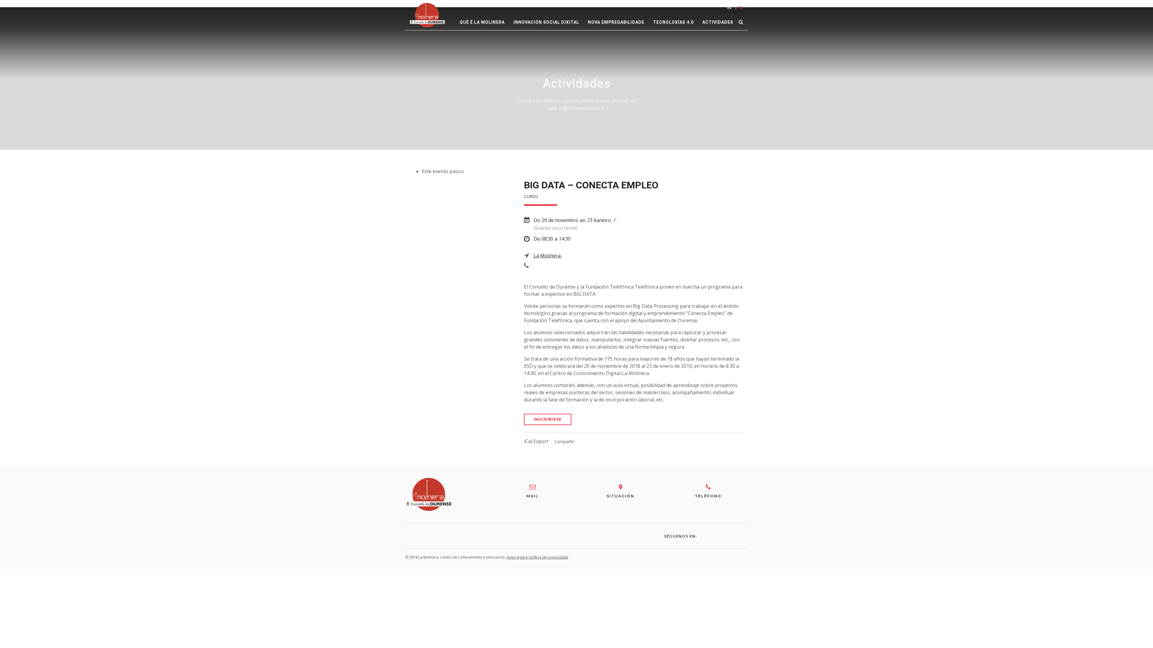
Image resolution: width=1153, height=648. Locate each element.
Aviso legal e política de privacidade (537, 557)
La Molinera (547, 255)
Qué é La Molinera (482, 22)
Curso (531, 196)
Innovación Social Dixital (546, 22)
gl (740, 7)
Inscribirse (547, 419)
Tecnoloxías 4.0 (673, 22)
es (729, 7)
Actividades (717, 22)
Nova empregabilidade (616, 22)
